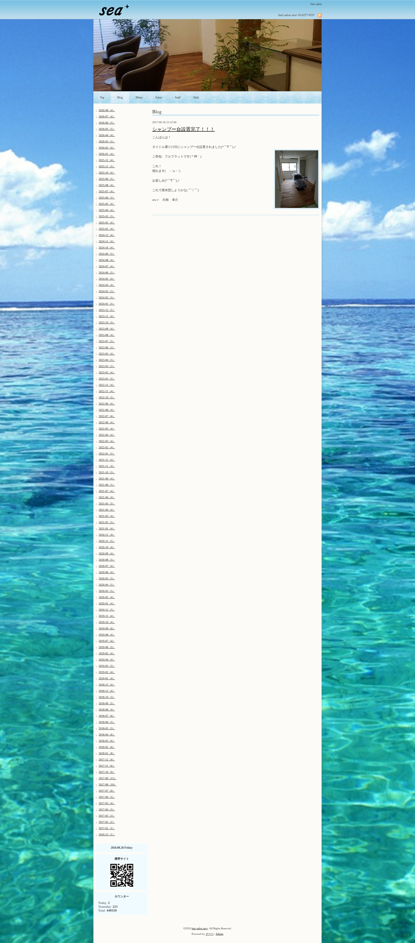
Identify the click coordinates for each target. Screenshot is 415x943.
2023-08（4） (107, 335)
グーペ (210, 933)
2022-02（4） (107, 447)
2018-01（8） (107, 753)
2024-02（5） (107, 297)
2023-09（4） (107, 328)
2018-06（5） (107, 722)
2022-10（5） (107, 397)
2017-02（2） (107, 822)
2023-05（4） (107, 353)
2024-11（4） (107, 241)
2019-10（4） (107, 622)
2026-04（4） (107, 135)
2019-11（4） (107, 615)
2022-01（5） (107, 453)
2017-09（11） (107, 778)
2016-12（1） (107, 834)
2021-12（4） (107, 459)
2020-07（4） (107, 566)
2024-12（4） (107, 235)
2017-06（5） (107, 797)
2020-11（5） (107, 541)
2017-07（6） (107, 790)
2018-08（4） (107, 709)
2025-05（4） (107, 203)
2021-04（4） (107, 509)
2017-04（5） (107, 809)
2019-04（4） (107, 659)
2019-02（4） (107, 672)
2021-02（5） (107, 522)
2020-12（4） (107, 534)
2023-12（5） (107, 310)
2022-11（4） (107, 391)
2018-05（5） (107, 728)
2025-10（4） (107, 172)
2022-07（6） (107, 416)
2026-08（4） (107, 110)
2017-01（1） (107, 828)
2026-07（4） (107, 116)
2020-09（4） (107, 553)
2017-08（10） (107, 784)
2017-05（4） (107, 803)
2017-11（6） (107, 765)
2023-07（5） (107, 341)
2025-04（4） (107, 210)
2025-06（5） (107, 197)
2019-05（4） (107, 653)
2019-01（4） (107, 678)
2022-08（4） (107, 409)
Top (102, 97)
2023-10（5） (107, 322)
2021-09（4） (107, 478)
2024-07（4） (107, 266)
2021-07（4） (107, 491)
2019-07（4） (107, 640)
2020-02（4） (107, 597)
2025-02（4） (107, 222)
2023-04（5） (107, 360)
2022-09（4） (107, 403)
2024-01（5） (107, 303)
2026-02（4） (107, 147)
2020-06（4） (107, 572)
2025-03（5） (107, 216)
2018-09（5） (107, 703)
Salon (158, 97)
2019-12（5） (107, 609)
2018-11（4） (107, 690)
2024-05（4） (107, 278)
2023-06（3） (107, 347)
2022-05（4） (107, 428)
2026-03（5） (107, 141)
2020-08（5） (107, 559)
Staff (177, 97)
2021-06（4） (107, 497)
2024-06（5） (107, 272)
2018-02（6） (107, 747)
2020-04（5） (107, 584)
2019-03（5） (107, 665)
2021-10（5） (107, 472)
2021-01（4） (107, 528)
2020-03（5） (107, 591)
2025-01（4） (107, 228)
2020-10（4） (107, 547)
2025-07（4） (107, 191)
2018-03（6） (107, 740)
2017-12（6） (107, 759)
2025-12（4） (107, 160)
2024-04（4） (107, 285)
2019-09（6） (107, 628)
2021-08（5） (107, 484)
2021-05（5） (107, 503)
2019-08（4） (107, 634)
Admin (219, 933)
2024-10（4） (107, 247)
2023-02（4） (107, 372)
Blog (120, 97)
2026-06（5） (107, 122)
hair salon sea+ (200, 928)
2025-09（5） (107, 178)
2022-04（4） (107, 434)
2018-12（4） (107, 684)
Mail (196, 97)
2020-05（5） (107, 578)
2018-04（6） (107, 734)
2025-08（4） (107, 185)
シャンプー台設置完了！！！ (183, 129)
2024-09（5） (107, 253)
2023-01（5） (107, 378)
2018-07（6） (107, 715)
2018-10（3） (107, 697)
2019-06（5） (107, 647)
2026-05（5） (107, 129)
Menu (139, 97)
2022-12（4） (107, 384)
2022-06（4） (107, 422)
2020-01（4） (107, 603)
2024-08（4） (107, 260)
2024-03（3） (107, 291)
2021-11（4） (107, 466)
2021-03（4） (107, 516)
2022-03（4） (107, 441)
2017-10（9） (107, 772)
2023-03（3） (107, 366)
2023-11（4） (107, 316)
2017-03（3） (107, 815)
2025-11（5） (107, 166)
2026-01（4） (107, 153)
